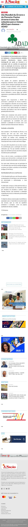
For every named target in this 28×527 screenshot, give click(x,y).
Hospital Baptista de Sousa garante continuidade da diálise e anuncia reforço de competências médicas (17, 227)
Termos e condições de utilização (14, 521)
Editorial (3, 509)
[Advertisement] (14, 266)
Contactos (4, 507)
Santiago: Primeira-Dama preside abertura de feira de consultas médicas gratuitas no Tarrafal (17, 236)
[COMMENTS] (21, 52)
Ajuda (4, 520)
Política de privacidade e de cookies (16, 520)
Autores (3, 506)
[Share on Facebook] (6, 52)
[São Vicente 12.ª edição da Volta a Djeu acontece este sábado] (4, 245)
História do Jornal (6, 513)
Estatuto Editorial (6, 510)
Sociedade (18, 214)
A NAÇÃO (11, 29)
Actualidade (11, 214)
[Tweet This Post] (9, 52)
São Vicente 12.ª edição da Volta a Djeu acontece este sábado (17, 243)
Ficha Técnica (4, 512)
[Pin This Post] (15, 52)
